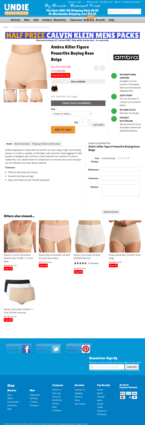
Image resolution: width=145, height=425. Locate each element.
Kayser (100, 403)
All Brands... (102, 414)
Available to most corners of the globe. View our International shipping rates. (130, 82)
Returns (78, 396)
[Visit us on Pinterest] (79, 343)
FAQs (77, 400)
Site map (56, 393)
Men (32, 390)
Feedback (56, 410)
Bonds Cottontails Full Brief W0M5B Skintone (87, 256)
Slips (9, 409)
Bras (9, 395)
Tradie (100, 407)
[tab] (9, 143)
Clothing (34, 398)
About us (56, 389)
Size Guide (98, 124)
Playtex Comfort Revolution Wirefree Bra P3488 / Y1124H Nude (18, 258)
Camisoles (12, 405)
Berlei (99, 400)
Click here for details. (129, 111)
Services (79, 385)
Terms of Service (132, 370)
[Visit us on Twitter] (48, 343)
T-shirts (34, 401)
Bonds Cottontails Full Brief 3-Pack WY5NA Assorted (18, 311)
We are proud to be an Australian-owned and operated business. (130, 124)
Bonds (100, 393)
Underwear (35, 395)
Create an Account (131, 2)
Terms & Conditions (57, 398)
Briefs (10, 398)
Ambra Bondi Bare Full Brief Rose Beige (125, 256)
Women (11, 390)
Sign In (117, 2)
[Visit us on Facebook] (19, 343)
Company (57, 385)
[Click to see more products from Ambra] (126, 57)
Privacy (55, 403)
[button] (23, 95)
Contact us (80, 389)
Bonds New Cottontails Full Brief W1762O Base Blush (54, 256)
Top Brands (103, 385)
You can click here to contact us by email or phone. (130, 100)
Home (6, 27)
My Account (92, 2)
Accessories (13, 401)
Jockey (100, 389)
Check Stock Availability (77, 103)
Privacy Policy (121, 370)
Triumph (101, 396)
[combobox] (124, 11)
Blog (54, 407)
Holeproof (102, 410)
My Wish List (106, 2)
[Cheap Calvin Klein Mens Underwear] (72, 33)
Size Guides (80, 403)
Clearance (34, 405)
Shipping (79, 393)
